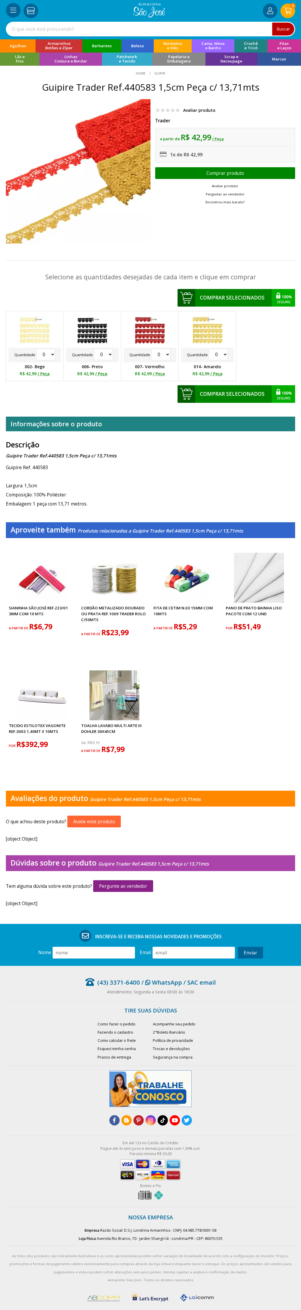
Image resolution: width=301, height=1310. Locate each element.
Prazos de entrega (114, 1057)
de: (84, 742)
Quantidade (25, 354)
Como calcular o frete (117, 1040)
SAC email (201, 982)
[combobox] (150, 29)
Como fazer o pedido (117, 1024)
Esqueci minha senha (117, 1048)
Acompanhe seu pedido (174, 1024)
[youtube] (175, 1120)
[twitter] (187, 1120)
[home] (149, 16)
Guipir (159, 73)
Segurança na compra (173, 1057)
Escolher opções (225, 173)
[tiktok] (163, 1120)
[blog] (126, 1120)
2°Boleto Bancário (169, 1032)
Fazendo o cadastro (115, 1032)
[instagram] (151, 1120)
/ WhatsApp (161, 982)
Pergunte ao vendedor (123, 886)
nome (44, 952)
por (229, 628)
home (141, 73)
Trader (162, 120)
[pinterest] (138, 1120)
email (145, 952)
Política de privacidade (173, 1040)
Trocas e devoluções (171, 1048)
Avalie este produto (94, 821)
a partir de (19, 628)
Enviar (250, 952)
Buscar (283, 29)
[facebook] (114, 1120)
